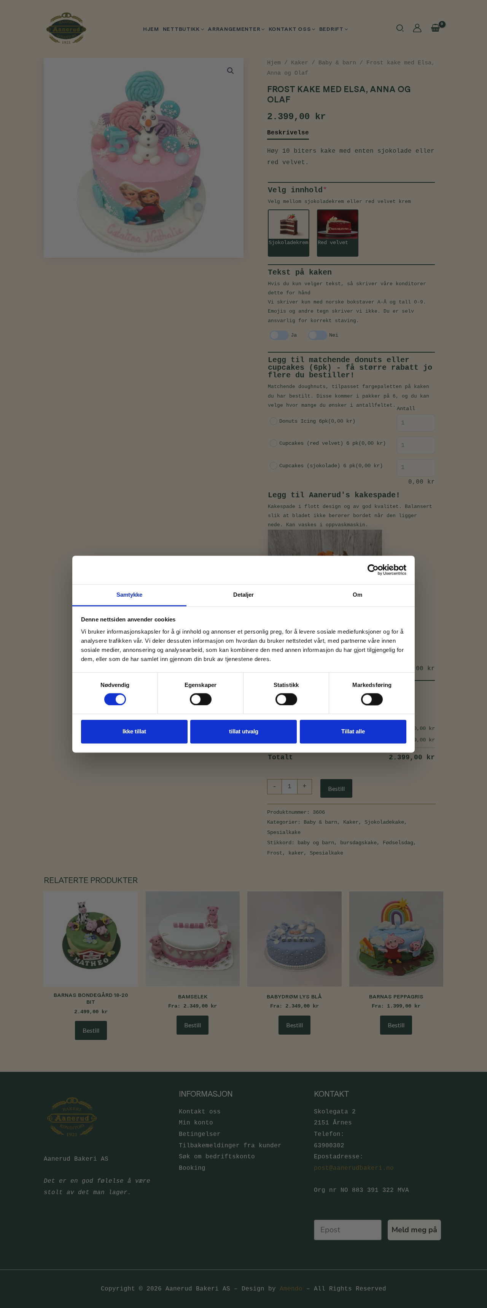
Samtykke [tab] (129, 594)
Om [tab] (357, 594)
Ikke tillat (134, 731)
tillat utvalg (243, 731)
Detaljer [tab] (243, 594)
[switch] (201, 699)
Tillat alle (353, 731)
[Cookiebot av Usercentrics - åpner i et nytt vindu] (373, 569)
